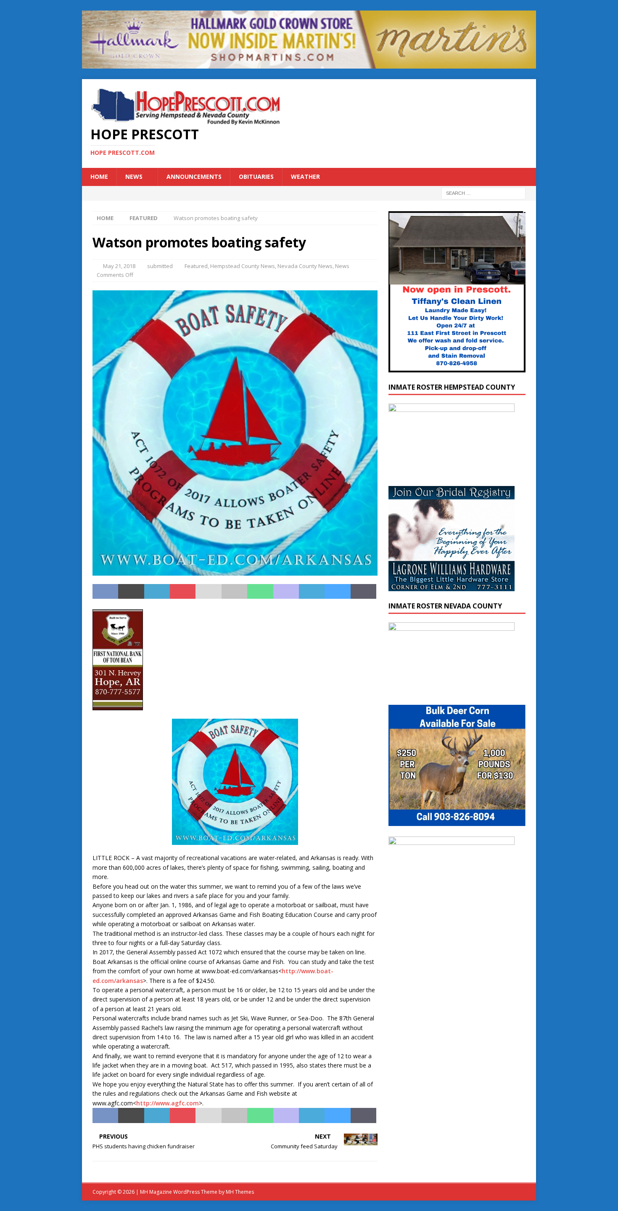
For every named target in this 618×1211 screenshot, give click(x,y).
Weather (305, 177)
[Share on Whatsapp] (260, 591)
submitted (160, 266)
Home (99, 177)
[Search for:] (483, 193)
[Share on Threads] (363, 591)
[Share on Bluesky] (337, 591)
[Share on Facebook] (105, 591)
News (134, 177)
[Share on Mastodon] (286, 591)
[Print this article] (234, 591)
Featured (196, 266)
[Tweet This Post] (131, 591)
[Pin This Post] (182, 591)
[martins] (309, 64)
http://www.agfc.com (167, 1103)
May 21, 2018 (119, 266)
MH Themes (240, 1191)
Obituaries (256, 177)
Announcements (194, 177)
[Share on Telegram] (312, 591)
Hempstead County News (242, 266)
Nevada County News (305, 266)
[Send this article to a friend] (208, 591)
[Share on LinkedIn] (157, 591)
